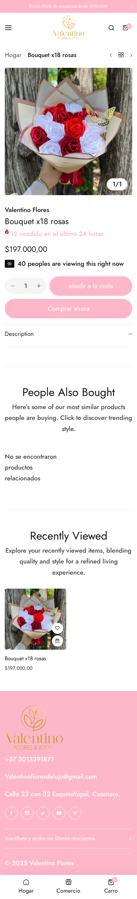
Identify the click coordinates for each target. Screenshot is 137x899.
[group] (68, 131)
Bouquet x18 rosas (25, 658)
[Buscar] (111, 28)
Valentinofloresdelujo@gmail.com (51, 776)
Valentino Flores (27, 210)
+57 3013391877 (29, 759)
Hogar (13, 55)
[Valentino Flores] (68, 28)
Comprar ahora (69, 308)
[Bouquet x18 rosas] (35, 619)
